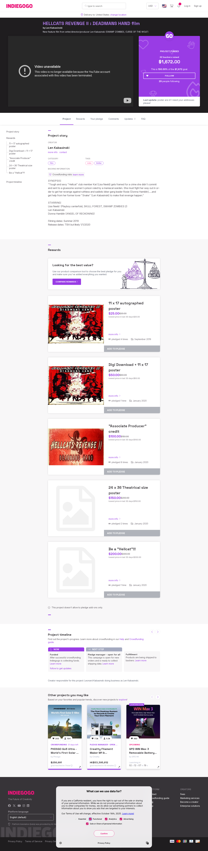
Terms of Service (33, 841)
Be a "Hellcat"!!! (17, 172)
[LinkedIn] (28, 805)
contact (63, 152)
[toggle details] (81, 768)
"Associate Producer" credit (20, 159)
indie (89, 163)
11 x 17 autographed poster (19, 145)
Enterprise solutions (190, 806)
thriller (99, 163)
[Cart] (171, 6)
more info (53, 152)
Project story (12, 131)
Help (122, 639)
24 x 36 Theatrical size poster (20, 166)
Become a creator (189, 802)
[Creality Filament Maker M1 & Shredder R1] (104, 721)
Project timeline (14, 182)
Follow (169, 75)
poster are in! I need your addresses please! (168, 101)
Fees (182, 794)
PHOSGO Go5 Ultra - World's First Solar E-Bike (65, 752)
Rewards (10, 138)
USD (150, 6)
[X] (14, 805)
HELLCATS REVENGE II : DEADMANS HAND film (91, 23)
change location (118, 14)
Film (51, 163)
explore (123, 699)
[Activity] (178, 6)
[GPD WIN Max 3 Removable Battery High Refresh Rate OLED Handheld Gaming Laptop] (143, 721)
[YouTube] (19, 805)
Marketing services (189, 798)
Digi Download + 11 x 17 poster (21, 152)
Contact (152, 794)
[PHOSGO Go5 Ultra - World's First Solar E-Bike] (65, 721)
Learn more (55, 663)
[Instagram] (24, 805)
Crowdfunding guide (159, 798)
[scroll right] (157, 631)
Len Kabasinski (54, 27)
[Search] (86, 6)
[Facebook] (9, 805)
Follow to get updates (60, 668)
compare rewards (66, 281)
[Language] (164, 6)
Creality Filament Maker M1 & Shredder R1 (101, 752)
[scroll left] (152, 631)
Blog (151, 802)
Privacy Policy (15, 841)
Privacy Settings (53, 841)
